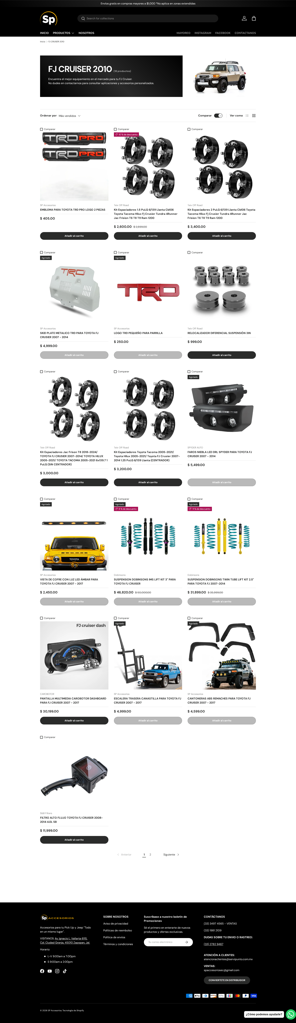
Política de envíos (114, 937)
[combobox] (147, 18)
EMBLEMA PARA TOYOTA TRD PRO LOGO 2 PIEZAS (72, 210)
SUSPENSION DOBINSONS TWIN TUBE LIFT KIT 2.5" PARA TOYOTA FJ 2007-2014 (221, 581)
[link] (124, 855)
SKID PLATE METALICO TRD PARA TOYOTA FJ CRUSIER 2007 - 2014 (69, 335)
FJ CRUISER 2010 (56, 42)
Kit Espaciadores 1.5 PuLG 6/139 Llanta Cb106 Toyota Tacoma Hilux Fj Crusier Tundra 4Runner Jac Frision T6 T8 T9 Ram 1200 (145, 214)
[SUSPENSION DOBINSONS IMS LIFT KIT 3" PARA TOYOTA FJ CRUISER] (148, 536)
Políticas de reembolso (117, 930)
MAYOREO (183, 33)
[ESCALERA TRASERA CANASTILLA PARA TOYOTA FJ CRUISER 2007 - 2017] (148, 655)
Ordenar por (48, 115)
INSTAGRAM (203, 33)
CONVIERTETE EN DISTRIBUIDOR (227, 980)
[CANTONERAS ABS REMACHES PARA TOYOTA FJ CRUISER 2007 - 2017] (222, 655)
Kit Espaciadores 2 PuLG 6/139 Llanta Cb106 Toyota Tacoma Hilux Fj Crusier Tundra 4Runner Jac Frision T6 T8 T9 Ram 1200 (221, 214)
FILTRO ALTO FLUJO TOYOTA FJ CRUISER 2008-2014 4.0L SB (71, 820)
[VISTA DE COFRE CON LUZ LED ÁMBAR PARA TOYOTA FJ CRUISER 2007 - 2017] (74, 536)
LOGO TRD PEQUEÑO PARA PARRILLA (138, 333)
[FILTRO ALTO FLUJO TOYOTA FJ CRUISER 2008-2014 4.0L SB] (74, 774)
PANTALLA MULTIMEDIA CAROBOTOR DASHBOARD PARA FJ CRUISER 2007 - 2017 (73, 700)
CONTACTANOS (245, 33)
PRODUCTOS (61, 33)
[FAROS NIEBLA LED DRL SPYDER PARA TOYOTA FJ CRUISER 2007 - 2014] (222, 409)
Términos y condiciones (118, 944)
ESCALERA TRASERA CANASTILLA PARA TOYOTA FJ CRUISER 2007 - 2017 (147, 700)
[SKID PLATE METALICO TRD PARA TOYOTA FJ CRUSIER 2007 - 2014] (74, 290)
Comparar (205, 115)
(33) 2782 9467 (213, 944)
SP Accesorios (55, 1010)
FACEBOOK (223, 33)
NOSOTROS (86, 33)
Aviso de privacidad (115, 923)
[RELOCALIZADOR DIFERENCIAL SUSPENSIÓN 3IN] (222, 290)
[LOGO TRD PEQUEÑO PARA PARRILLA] (148, 290)
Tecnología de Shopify (73, 1010)
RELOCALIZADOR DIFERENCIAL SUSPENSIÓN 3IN (219, 333)
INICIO (44, 33)
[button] (254, 18)
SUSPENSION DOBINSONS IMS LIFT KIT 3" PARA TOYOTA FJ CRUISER (145, 581)
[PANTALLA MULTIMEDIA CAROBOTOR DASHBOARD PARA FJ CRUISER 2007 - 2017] (74, 655)
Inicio (42, 42)
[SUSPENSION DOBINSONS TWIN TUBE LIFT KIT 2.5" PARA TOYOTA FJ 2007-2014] (222, 536)
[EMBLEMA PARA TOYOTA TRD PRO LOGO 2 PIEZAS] (74, 166)
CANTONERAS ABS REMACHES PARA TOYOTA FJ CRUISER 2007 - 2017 (219, 700)
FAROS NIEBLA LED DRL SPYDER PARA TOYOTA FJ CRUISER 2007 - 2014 (220, 454)
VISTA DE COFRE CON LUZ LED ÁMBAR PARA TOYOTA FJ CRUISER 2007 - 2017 (69, 581)
